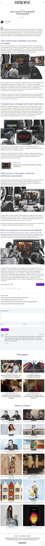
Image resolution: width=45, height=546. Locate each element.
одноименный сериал (32, 269)
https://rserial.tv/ (28, 339)
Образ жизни (8, 373)
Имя (2, 324)
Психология (14, 373)
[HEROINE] (22, 2)
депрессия (32, 84)
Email (24, 324)
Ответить (6, 343)
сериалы (19, 288)
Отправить (5, 329)
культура (3, 288)
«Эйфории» (22, 272)
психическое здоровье (11, 288)
